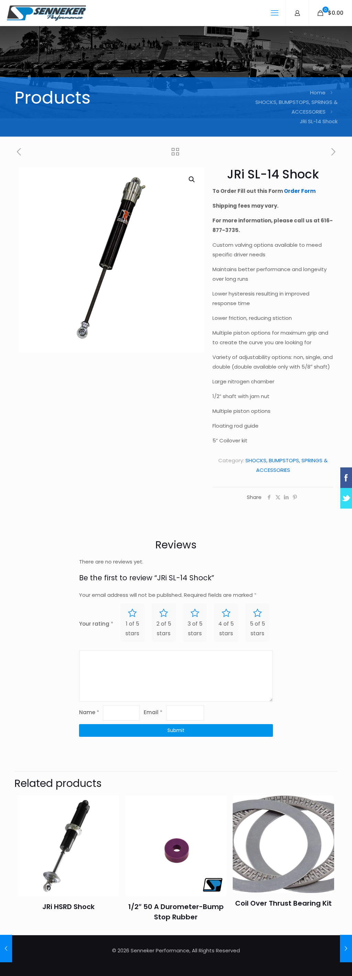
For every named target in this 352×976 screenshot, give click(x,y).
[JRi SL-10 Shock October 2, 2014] (346, 948)
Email (153, 712)
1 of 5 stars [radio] (132, 628)
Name (89, 712)
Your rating (96, 623)
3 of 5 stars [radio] (195, 628)
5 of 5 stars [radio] (257, 628)
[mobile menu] (274, 13)
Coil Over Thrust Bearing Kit (283, 903)
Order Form (300, 191)
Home (318, 92)
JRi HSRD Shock (68, 906)
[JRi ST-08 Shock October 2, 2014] (6, 948)
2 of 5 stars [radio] (163, 628)
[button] (192, 179)
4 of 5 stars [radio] (226, 628)
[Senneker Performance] (46, 13)
